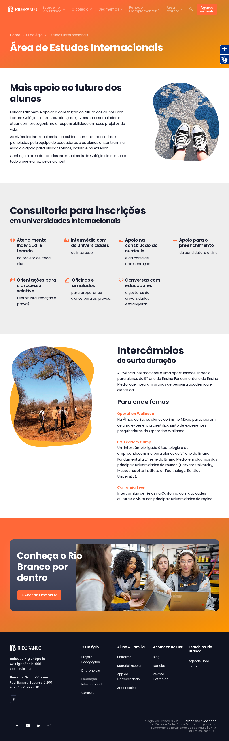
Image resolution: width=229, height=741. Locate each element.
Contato (88, 692)
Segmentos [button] (109, 9)
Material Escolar (129, 665)
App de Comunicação (128, 676)
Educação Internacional (91, 681)
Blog (156, 657)
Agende (206, 9)
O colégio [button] (80, 9)
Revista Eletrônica (160, 676)
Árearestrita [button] (173, 9)
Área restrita (126, 688)
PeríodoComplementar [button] (143, 9)
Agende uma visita (41, 595)
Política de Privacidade (200, 721)
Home (15, 35)
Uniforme (124, 657)
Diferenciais (90, 670)
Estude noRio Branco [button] (51, 9)
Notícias (159, 665)
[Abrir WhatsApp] (218, 730)
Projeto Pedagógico (90, 659)
